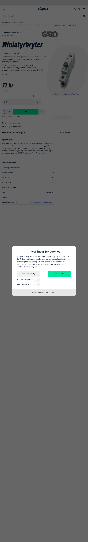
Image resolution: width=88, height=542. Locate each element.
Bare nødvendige (28, 274)
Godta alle (59, 274)
